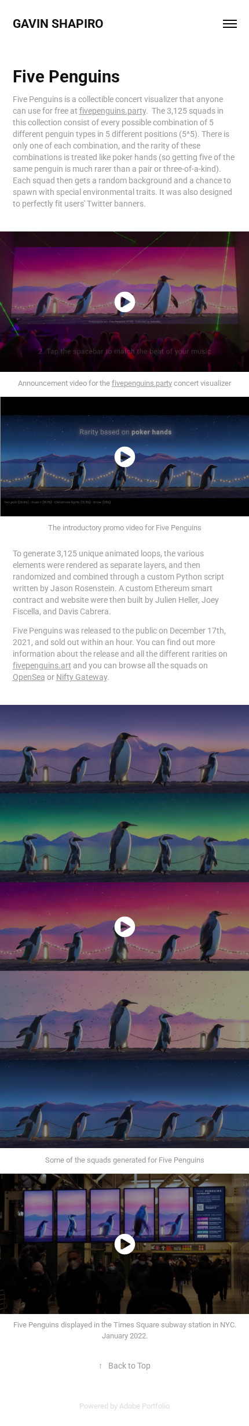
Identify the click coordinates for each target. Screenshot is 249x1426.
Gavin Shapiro (59, 23)
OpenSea (29, 676)
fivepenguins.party (112, 110)
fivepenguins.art (42, 665)
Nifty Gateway (81, 676)
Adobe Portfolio (144, 1405)
